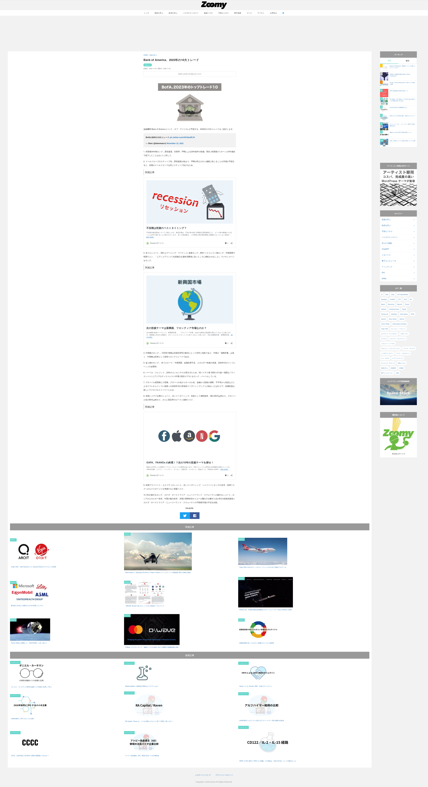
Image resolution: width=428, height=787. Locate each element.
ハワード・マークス (409, 348)
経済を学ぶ (173, 13)
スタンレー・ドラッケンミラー (390, 348)
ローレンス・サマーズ (388, 363)
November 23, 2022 (175, 143)
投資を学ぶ (159, 13)
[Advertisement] (214, 33)
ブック (249, 13)
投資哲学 (393, 368)
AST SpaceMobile (402, 294)
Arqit (386, 294)
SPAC (384, 278)
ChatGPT (385, 249)
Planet (407, 304)
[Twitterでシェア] (185, 515)
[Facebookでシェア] (194, 515)
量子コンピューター (387, 373)
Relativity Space (394, 309)
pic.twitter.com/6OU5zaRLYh (182, 137)
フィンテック (387, 266)
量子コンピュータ (389, 260)
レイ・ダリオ (385, 358)
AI (381, 294)
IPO (383, 272)
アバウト (260, 13)
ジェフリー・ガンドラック (398, 338)
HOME (145, 55)
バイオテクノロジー (191, 13)
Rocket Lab (384, 314)
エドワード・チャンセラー (389, 334)
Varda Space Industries (399, 324)
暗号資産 (237, 13)
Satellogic (394, 314)
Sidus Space (404, 314)
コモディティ (404, 334)
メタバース (386, 255)
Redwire (383, 309)
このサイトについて (203, 775)
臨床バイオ (208, 13)
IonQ (405, 299)
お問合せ (273, 13)
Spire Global (393, 319)
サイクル (384, 338)
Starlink (402, 319)
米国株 (401, 368)
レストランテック (397, 358)
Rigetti (404, 309)
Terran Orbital (385, 324)
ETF (399, 299)
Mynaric (399, 304)
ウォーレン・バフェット (398, 329)
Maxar (383, 304)
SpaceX (383, 319)
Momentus (391, 304)
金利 (397, 373)
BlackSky (384, 299)
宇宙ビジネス (223, 13)
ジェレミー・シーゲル (388, 343)
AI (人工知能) (387, 243)
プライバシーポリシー (224, 775)
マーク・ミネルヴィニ (403, 353)
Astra (392, 294)
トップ (146, 13)
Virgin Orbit (384, 329)
